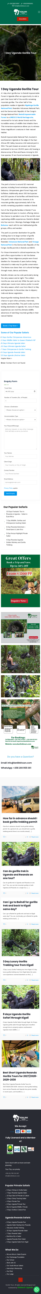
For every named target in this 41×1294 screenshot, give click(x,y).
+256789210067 (14, 3)
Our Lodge (10, 1274)
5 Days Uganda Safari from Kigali (17, 1242)
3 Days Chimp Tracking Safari (16, 1198)
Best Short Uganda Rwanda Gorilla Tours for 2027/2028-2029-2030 (20, 1076)
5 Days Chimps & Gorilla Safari (17, 1190)
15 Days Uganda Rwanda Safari (17, 1230)
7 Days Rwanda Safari (14, 1233)
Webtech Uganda (25, 1287)
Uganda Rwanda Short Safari (16, 1239)
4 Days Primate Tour (13, 1201)
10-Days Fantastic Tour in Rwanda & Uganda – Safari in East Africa (16, 514)
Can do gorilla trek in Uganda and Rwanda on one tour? (18, 874)
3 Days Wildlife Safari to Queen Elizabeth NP (18, 340)
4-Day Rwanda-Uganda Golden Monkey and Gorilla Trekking (16, 542)
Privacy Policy (8, 488)
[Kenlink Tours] (20, 12)
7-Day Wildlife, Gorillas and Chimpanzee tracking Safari (16, 522)
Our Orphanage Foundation (15, 1257)
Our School (10, 1260)
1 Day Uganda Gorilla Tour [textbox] (20, 89)
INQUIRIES (22, 19)
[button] (37, 1290)
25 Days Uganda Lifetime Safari (13, 355)
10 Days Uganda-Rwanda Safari (13, 352)
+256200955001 (28, 3)
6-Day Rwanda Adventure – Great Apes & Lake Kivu (16, 528)
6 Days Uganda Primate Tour (16, 1204)
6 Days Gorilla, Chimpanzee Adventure (16, 337)
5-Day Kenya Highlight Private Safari (17, 535)
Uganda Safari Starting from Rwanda (18, 1225)
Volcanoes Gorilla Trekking (15, 1228)
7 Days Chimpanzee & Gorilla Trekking (16, 349)
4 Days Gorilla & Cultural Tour (16, 1210)
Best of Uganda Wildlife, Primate (17, 1207)
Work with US (11, 1263)
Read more (35, 837)
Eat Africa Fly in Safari (14, 1236)
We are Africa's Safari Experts (16, 1254)
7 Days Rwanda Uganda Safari (17, 1193)
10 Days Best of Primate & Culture (18, 1195)
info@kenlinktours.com (22, 6)
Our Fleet (10, 1271)
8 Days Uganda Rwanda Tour (16, 1222)
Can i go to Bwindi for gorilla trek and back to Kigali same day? (20, 905)
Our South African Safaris (15, 1265)
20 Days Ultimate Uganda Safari (13, 346)
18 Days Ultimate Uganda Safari (13, 343)
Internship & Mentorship (14, 1268)
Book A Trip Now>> (10, 326)
